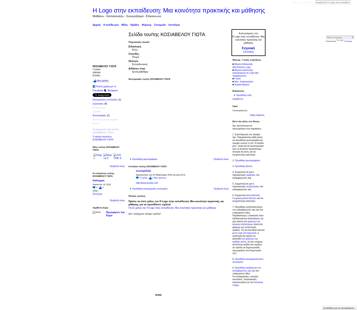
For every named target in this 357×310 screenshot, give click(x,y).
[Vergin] (97, 157)
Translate (348, 41)
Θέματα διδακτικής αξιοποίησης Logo (242, 65)
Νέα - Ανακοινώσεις (243, 81)
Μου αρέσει (102, 80)
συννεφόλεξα (143, 170)
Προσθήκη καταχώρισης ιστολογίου (150, 188)
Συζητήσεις (98, 103)
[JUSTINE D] (117, 157)
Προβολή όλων (117, 166)
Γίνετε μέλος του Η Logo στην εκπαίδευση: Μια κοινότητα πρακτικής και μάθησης (172, 207)
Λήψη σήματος (257, 115)
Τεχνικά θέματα (241, 84)
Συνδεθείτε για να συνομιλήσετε (339, 308)
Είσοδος (309, 2)
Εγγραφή (298, 2)
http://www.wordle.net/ (147, 183)
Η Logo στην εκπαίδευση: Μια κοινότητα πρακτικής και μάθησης (179, 10)
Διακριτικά (218, 295)
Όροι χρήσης (259, 295)
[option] (178, 119)
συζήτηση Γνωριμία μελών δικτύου (246, 197)
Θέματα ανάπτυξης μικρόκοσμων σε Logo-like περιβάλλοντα (245, 73)
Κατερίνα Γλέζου (120, 295)
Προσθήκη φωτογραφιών (144, 159)
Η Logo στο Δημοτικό (245, 233)
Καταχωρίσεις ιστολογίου (105, 99)
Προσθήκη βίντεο (243, 166)
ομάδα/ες (250, 175)
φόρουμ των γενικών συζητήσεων (246, 223)
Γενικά (237, 78)
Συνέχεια (97, 193)
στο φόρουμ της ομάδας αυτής (245, 240)
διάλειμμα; (99, 180)
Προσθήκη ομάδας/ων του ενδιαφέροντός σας (246, 269)
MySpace (113, 90)
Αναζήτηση (353, 2)
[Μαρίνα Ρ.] (107, 157)
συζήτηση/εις (252, 186)
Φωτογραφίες (99, 115)
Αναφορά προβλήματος (238, 295)
